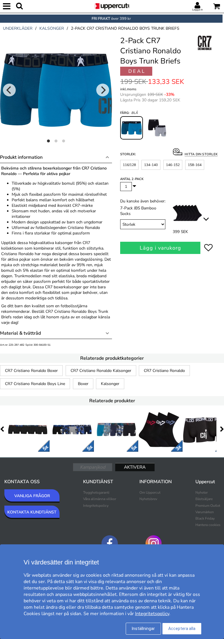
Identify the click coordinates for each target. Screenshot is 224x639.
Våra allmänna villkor (99, 499)
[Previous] (9, 90)
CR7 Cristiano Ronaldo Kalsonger (101, 370)
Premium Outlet (207, 505)
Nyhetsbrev (148, 499)
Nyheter (201, 492)
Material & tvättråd (20, 333)
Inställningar (143, 628)
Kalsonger (110, 383)
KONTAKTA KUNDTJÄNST (32, 512)
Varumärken (204, 512)
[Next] (102, 90)
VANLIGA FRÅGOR (32, 496)
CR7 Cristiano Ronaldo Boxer (31, 370)
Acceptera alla (181, 628)
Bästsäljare (204, 499)
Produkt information (21, 157)
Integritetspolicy (95, 505)
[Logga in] (197, 5)
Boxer (83, 383)
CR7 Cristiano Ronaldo (164, 370)
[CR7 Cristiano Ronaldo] (205, 49)
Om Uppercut (149, 492)
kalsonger (51, 28)
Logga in (197, 9)
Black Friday (205, 518)
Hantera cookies (207, 525)
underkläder (17, 28)
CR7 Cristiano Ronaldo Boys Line (35, 383)
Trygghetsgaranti (96, 492)
